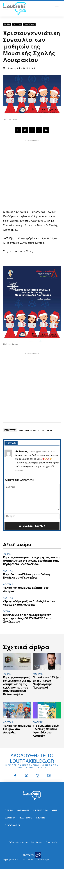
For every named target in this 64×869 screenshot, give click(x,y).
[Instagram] (38, 776)
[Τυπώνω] (46, 130)
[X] (25, 130)
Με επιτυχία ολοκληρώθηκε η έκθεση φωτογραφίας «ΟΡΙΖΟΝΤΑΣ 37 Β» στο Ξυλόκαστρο (27, 618)
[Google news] (49, 776)
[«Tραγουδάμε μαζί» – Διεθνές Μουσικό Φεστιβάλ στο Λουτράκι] (47, 710)
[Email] (32, 130)
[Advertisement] (32, 174)
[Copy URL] (39, 130)
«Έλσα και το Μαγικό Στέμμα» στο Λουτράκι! (25, 589)
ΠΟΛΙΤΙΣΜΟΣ (29, 24)
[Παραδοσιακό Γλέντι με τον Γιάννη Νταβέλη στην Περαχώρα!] (47, 661)
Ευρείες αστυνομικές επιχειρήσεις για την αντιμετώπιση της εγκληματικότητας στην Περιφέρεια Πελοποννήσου (31, 560)
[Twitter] (26, 776)
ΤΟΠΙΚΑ (7, 24)
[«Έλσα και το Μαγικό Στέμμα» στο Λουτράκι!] (17, 710)
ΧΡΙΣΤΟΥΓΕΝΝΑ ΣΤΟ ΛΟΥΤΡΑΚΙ (35, 430)
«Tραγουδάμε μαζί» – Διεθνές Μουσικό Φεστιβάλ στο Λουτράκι (29, 603)
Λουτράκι (17, 24)
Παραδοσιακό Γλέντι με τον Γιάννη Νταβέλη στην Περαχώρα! (26, 576)
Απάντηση (19, 470)
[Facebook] (18, 130)
